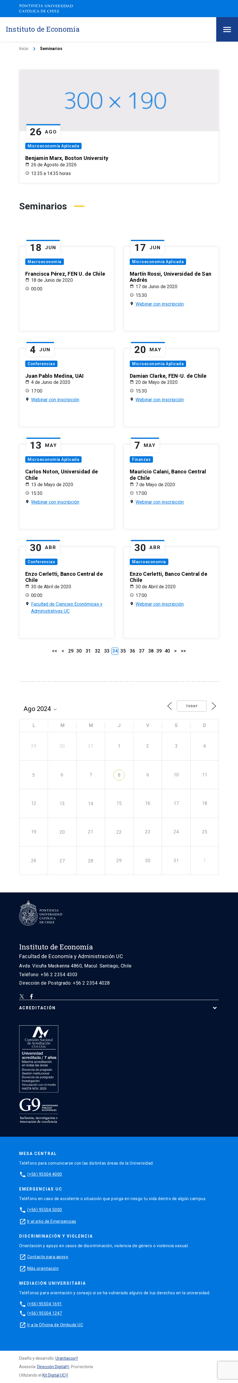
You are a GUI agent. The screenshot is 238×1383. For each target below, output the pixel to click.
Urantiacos (65, 1358)
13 (62, 803)
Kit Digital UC (53, 1375)
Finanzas (141, 459)
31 (88, 651)
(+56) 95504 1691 (44, 1304)
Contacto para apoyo (47, 1256)
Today (192, 706)
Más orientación (43, 1268)
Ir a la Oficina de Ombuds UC (55, 1325)
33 (106, 651)
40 (167, 651)
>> (183, 651)
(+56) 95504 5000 (44, 1209)
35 (123, 651)
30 (79, 651)
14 (90, 803)
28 (90, 861)
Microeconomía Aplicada (53, 146)
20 (62, 832)
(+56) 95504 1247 (44, 1313)
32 (97, 651)
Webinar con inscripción (160, 304)
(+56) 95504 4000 (44, 1174)
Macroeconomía (45, 261)
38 (151, 651)
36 (132, 651)
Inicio (23, 48)
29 (70, 651)
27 (62, 861)
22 (119, 832)
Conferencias (41, 363)
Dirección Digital (51, 1366)
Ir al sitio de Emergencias (51, 1221)
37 (141, 651)
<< (54, 651)
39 (159, 651)
